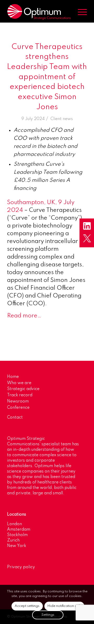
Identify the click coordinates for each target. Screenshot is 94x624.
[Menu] (80, 12)
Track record (19, 395)
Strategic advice (23, 389)
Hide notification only (64, 606)
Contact (15, 417)
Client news (61, 119)
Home (13, 377)
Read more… (24, 316)
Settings (48, 614)
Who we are (19, 383)
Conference (18, 408)
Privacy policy (21, 567)
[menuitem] (80, 12)
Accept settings (27, 606)
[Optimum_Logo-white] (39, 12)
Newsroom (18, 401)
